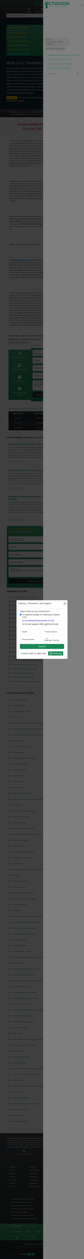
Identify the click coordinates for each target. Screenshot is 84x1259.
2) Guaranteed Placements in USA (38, 620)
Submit (42, 646)
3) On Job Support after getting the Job (40, 624)
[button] (55, 653)
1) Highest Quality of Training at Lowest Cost (41, 615)
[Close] (65, 603)
